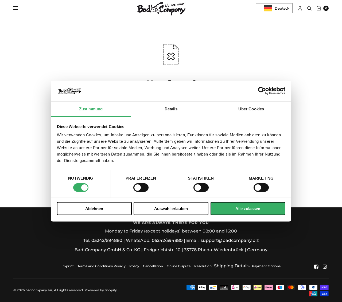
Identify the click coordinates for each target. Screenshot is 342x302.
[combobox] (274, 8)
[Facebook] (316, 266)
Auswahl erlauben (171, 208)
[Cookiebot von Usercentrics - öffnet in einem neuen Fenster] (262, 91)
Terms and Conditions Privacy (101, 266)
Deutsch (282, 8)
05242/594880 (106, 240)
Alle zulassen (247, 208)
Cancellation (153, 266)
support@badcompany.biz (230, 240)
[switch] (141, 187)
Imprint (67, 266)
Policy (134, 266)
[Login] (300, 8)
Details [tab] (171, 109)
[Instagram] (324, 266)
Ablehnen (94, 208)
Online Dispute (179, 266)
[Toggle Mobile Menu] (19, 8)
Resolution (203, 266)
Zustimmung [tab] (91, 109)
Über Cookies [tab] (251, 109)
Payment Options (266, 266)
